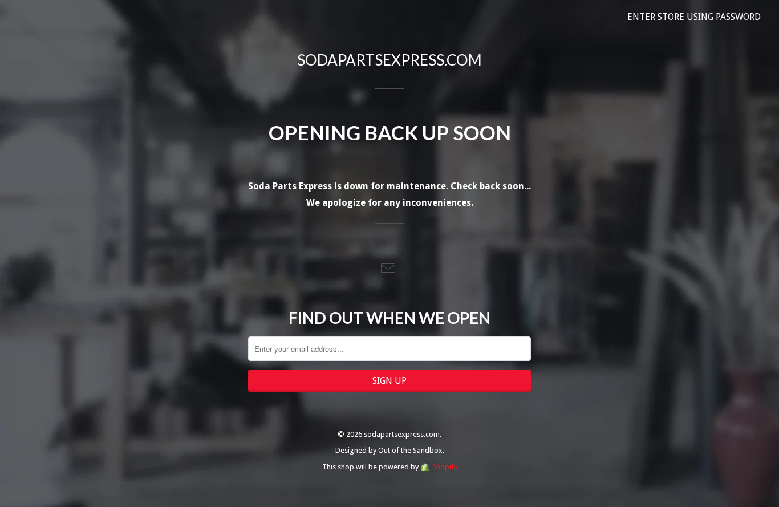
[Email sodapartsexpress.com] (389, 269)
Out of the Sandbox (410, 450)
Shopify (444, 467)
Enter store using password (694, 16)
